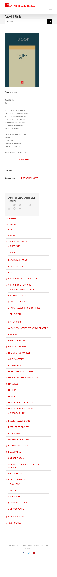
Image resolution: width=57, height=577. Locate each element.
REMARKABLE (14, 452)
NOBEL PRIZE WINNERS (18, 427)
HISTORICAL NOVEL (30, 178)
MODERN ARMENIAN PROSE (20, 409)
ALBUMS (12, 229)
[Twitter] (14, 205)
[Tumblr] (25, 205)
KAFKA (13, 490)
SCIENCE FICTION (16, 458)
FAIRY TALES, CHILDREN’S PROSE (25, 308)
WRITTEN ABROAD (16, 517)
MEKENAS (12, 390)
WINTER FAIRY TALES (19, 302)
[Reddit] (14, 208)
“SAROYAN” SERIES (18, 503)
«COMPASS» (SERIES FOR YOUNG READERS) (28, 328)
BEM (10, 273)
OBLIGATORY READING (18, 440)
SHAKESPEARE (17, 509)
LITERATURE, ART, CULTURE (20, 371)
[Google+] (30, 205)
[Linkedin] (9, 208)
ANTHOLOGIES (14, 235)
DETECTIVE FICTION (17, 341)
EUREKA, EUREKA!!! (17, 347)
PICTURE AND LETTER (18, 446)
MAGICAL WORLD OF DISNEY (23, 289)
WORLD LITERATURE (17, 480)
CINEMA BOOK (14, 322)
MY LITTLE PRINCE (18, 296)
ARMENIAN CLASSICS (18, 242)
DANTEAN (12, 334)
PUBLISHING (11, 219)
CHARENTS (15, 246)
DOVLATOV (15, 484)
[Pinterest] (20, 205)
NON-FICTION (14, 433)
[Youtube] (34, 553)
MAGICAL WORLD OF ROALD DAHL (23, 378)
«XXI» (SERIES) (15, 523)
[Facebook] (9, 205)
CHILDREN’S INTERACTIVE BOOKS (23, 279)
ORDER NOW (23, 160)
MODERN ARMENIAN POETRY (21, 402)
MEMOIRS (12, 396)
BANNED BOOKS (15, 266)
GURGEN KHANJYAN (19, 413)
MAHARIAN (13, 384)
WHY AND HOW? (15, 473)
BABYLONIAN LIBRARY (18, 260)
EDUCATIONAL (16, 314)
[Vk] (20, 208)
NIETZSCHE (15, 497)
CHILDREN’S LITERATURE (19, 285)
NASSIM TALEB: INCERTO (19, 421)
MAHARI (13, 252)
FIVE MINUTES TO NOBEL (19, 353)
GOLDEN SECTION (16, 359)
